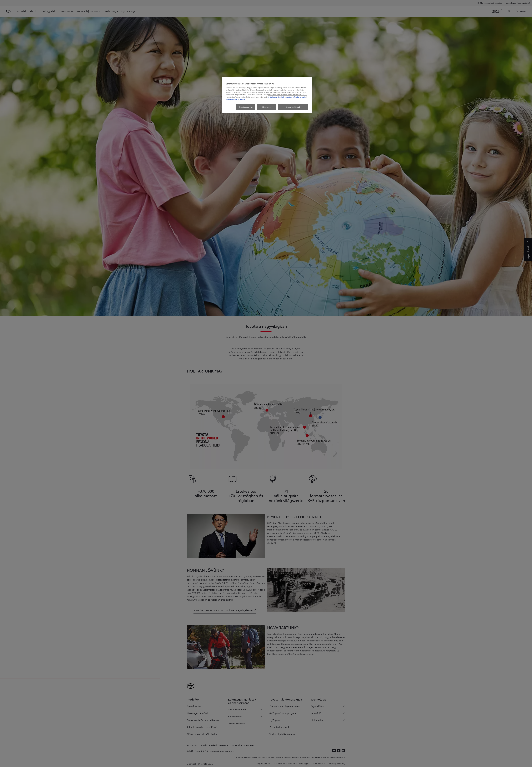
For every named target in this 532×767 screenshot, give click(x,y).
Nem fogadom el (246, 107)
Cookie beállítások (292, 107)
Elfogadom (266, 107)
